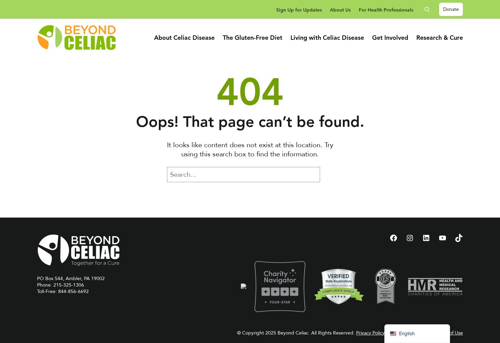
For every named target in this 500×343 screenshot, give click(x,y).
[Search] (330, 174)
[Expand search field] (429, 9)
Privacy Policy (370, 333)
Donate (451, 9)
